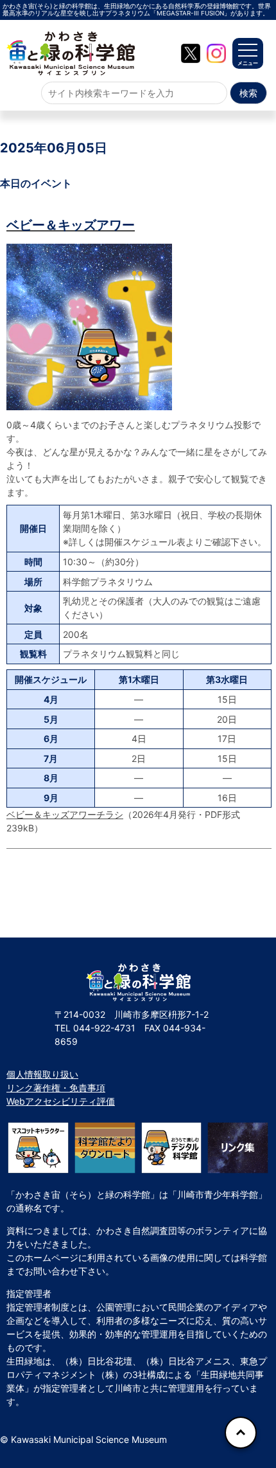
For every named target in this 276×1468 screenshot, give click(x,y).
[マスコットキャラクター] (38, 1147)
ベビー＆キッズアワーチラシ (64, 814)
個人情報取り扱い (42, 1074)
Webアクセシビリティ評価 (60, 1101)
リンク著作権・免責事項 (55, 1087)
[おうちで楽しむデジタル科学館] (171, 1147)
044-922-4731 (104, 1027)
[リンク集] (238, 1147)
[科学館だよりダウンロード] (105, 1147)
